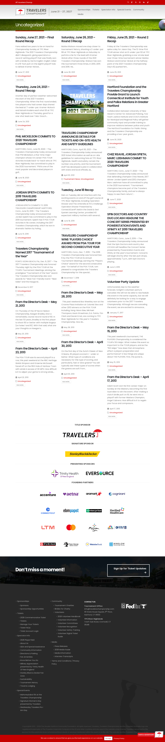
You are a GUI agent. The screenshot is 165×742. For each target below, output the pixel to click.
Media (54, 642)
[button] (128, 2)
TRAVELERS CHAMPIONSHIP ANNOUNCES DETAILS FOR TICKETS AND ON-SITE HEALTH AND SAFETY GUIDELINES (81, 138)
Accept (108, 738)
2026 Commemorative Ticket (33, 617)
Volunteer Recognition (67, 626)
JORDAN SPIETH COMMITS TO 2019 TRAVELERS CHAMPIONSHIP (34, 196)
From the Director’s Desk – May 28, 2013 (82, 294)
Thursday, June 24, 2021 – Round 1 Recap (32, 89)
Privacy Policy (119, 738)
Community (57, 601)
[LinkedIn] (143, 2)
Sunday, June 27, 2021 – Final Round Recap (34, 39)
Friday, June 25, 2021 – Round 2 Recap (127, 39)
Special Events (23, 690)
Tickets (95, 9)
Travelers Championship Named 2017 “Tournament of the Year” (34, 252)
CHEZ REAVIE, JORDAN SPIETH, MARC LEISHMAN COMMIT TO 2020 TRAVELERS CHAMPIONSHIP (127, 160)
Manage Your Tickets (29, 624)
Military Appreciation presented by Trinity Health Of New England (32, 666)
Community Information (31, 650)
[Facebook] (131, 2)
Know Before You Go (29, 660)
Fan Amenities (26, 657)
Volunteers (59, 612)
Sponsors (24, 605)
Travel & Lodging (27, 686)
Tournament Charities (64, 605)
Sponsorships (23, 601)
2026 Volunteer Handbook (69, 616)
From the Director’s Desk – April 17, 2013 (128, 379)
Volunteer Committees (68, 623)
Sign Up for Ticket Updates (130, 568)
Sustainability (26, 679)
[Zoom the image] (82, 429)
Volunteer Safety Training (69, 630)
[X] (135, 2)
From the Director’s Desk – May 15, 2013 (128, 329)
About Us (24, 643)
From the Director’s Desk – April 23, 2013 (36, 350)
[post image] (82, 106)
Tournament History (29, 682)
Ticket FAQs (25, 628)
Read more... (20, 80)
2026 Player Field (27, 640)
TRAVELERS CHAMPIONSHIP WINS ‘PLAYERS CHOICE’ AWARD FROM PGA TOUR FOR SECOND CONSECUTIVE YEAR (80, 241)
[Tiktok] (147, 2)
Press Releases (61, 646)
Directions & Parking (29, 653)
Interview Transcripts (64, 656)
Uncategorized (24, 76)
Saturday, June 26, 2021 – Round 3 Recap (78, 39)
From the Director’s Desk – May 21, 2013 (36, 304)
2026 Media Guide (62, 649)
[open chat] (150, 735)
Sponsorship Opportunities (32, 609)
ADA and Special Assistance (32, 647)
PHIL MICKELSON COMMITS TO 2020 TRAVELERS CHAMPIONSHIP (35, 140)
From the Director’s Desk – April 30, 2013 (82, 344)
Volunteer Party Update (123, 282)
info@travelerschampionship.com (99, 609)
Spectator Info (23, 635)
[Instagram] (139, 2)
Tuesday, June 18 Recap (77, 190)
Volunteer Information (67, 620)
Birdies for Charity (62, 609)
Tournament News (72, 179)
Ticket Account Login (29, 631)
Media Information (63, 653)
